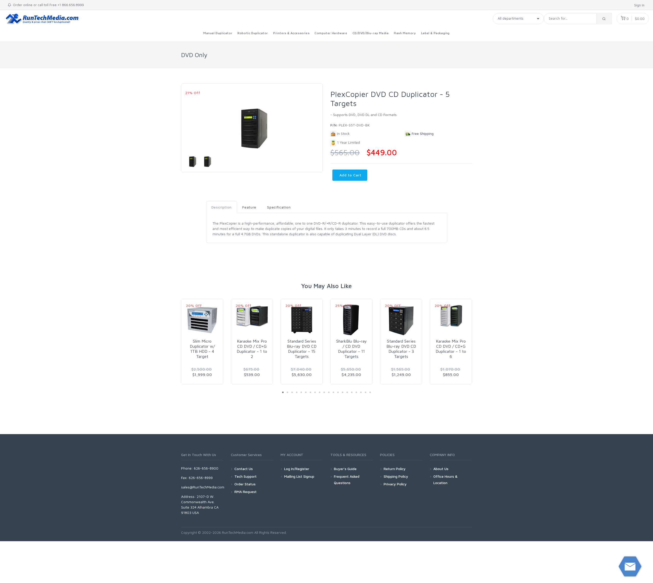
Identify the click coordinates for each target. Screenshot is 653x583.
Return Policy (395, 469)
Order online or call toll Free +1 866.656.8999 (47, 5)
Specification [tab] (279, 207)
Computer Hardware (331, 33)
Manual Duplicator (217, 33)
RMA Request (245, 491)
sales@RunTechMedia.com (202, 487)
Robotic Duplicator (252, 33)
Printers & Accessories (291, 33)
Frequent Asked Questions (346, 479)
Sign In (639, 5)
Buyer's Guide (345, 469)
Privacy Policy (395, 484)
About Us (440, 469)
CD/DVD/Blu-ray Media (371, 33)
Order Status (245, 484)
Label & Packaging (435, 33)
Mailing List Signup (299, 476)
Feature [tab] (249, 207)
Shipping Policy (396, 476)
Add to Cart (349, 175)
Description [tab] (221, 207)
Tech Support (245, 476)
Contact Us (243, 469)
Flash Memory (405, 33)
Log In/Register (296, 469)
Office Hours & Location (445, 479)
